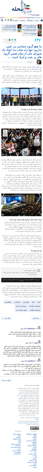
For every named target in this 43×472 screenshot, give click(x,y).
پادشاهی (34, 444)
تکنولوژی (34, 449)
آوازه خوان (36, 401)
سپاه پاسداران (17, 434)
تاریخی (35, 447)
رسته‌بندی (22, 20)
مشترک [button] (8, 20)
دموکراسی (17, 302)
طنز (35, 457)
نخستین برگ (41, 20)
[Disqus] (21, 350)
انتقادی (35, 439)
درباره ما (36, 20)
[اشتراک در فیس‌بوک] (15, 40)
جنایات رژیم (33, 450)
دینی (35, 452)
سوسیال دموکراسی (34, 306)
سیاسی (37, 391)
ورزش (35, 467)
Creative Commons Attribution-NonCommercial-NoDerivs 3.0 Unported (28, 422)
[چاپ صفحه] (10, 40)
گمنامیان (29, 62)
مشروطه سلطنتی (35, 310)
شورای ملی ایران (21, 306)
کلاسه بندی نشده (32, 462)
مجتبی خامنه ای (16, 450)
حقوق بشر (26, 302)
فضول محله (22, 7)
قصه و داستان (33, 460)
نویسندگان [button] (30, 20)
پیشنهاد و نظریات (32, 445)
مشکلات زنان (33, 465)
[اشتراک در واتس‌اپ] (12, 40)
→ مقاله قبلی (36, 318)
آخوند (19, 440)
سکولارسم (24, 396)
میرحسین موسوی (16, 444)
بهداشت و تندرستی (31, 440)
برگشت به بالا (6, 380)
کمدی (35, 464)
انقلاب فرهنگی (17, 439)
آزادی (38, 302)
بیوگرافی (34, 442)
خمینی (19, 449)
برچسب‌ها (15, 20)
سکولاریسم (8, 302)
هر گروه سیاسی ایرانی (34, 67)
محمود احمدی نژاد (16, 447)
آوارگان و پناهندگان (31, 434)
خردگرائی (18, 437)
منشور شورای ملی (21, 310)
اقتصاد (35, 435)
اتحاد (33, 302)
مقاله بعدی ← (6, 318)
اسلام (19, 435)
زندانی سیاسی (33, 454)
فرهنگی (32, 391)
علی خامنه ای (17, 454)
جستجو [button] (2, 20)
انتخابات (34, 437)
